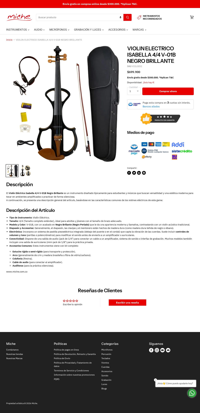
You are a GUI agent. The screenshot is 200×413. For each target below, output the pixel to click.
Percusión (106, 354)
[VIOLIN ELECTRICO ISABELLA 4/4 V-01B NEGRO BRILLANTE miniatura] (12, 171)
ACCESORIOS (117, 29)
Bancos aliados (151, 106)
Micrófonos (106, 349)
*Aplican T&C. (129, 3)
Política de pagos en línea (66, 349)
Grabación (106, 380)
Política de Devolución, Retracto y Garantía (75, 354)
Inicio (9, 39)
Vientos (105, 362)
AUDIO (38, 29)
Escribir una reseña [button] (127, 302)
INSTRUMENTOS (17, 29)
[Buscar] (127, 17)
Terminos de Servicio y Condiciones (71, 370)
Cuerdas (105, 367)
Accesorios (106, 371)
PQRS (56, 379)
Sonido (104, 375)
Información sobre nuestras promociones (74, 374)
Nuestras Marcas (14, 358)
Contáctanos (12, 349)
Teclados (105, 358)
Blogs (104, 388)
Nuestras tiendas (14, 354)
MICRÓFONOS (58, 29)
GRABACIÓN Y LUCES (88, 29)
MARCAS (138, 29)
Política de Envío (62, 358)
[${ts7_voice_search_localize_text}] (120, 17)
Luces (104, 384)
